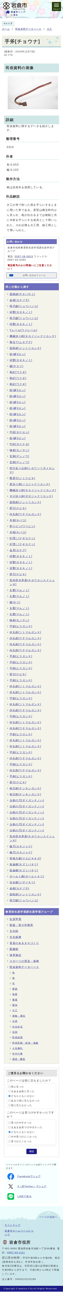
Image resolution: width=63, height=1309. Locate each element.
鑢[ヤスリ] (16, 366)
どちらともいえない (23, 1096)
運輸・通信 (18, 1016)
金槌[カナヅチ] (19, 300)
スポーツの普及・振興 (24, 961)
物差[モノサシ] (19, 450)
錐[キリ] (15, 602)
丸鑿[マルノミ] (19, 590)
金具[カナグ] (18, 550)
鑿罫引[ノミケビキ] (22, 478)
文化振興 (15, 937)
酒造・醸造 (18, 1059)
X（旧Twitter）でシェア (32, 1186)
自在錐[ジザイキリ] (22, 882)
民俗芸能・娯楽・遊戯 (25, 1043)
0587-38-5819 (24, 256)
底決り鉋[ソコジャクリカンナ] (30, 484)
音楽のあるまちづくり (24, 943)
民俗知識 (17, 1037)
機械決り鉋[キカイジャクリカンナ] (33, 336)
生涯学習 (15, 919)
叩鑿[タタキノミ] (21, 312)
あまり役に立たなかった (25, 1100)
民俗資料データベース (28, 29)
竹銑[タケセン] (19, 432)
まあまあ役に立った (23, 1091)
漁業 (14, 994)
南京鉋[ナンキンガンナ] (25, 788)
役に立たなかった (21, 1105)
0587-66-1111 (16, 1252)
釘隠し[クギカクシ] (22, 538)
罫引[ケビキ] (18, 508)
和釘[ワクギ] (18, 372)
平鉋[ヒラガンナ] (21, 626)
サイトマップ (12, 1225)
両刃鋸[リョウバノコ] (24, 306)
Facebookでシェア (29, 1176)
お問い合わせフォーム (34, 275)
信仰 (14, 1032)
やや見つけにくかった (24, 1136)
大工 (49, 29)
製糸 (14, 1005)
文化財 (14, 931)
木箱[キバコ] (18, 520)
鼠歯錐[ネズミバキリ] (24, 864)
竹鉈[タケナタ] (19, 444)
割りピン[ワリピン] (22, 526)
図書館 (14, 949)
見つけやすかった (21, 1122)
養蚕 (14, 1000)
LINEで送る (24, 1196)
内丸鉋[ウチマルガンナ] (25, 514)
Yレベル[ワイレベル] (23, 330)
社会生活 (17, 1027)
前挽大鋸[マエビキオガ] (25, 858)
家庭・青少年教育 (21, 925)
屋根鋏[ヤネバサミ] (22, 294)
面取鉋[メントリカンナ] (25, 348)
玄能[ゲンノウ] (19, 456)
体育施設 (15, 955)
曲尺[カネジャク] (21, 846)
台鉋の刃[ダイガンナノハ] (27, 800)
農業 (14, 989)
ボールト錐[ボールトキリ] (27, 876)
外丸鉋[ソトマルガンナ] (25, 632)
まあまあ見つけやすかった (27, 1127)
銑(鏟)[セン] (18, 354)
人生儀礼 (17, 1048)
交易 (14, 1021)
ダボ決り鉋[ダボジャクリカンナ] (31, 496)
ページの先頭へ (48, 1217)
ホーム (6, 29)
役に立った (17, 1086)
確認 (31, 1151)
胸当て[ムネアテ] (21, 342)
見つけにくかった (21, 1141)
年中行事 (17, 1054)
